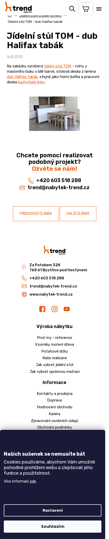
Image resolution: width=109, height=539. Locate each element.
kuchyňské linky (31, 82)
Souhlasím (52, 526)
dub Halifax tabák (22, 76)
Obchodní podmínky (54, 427)
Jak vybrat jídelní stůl (54, 364)
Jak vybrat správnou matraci (55, 371)
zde (33, 481)
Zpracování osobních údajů (54, 420)
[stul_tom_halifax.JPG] (54, 121)
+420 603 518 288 (58, 180)
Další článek (78, 213)
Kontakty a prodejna (54, 393)
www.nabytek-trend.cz (51, 294)
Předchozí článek (36, 213)
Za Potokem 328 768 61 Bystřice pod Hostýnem (58, 268)
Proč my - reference (54, 337)
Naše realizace (54, 358)
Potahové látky (54, 351)
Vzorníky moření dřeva (54, 344)
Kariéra (54, 414)
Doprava (54, 400)
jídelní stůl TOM (57, 66)
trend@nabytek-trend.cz (58, 187)
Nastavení (53, 510)
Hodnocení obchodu (54, 407)
